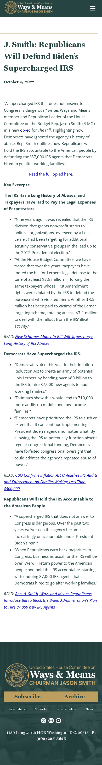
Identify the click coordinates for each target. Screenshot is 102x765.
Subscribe (27, 696)
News (89, 709)
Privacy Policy (66, 709)
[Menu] (93, 8)
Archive (74, 696)
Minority (41, 709)
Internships (17, 709)
